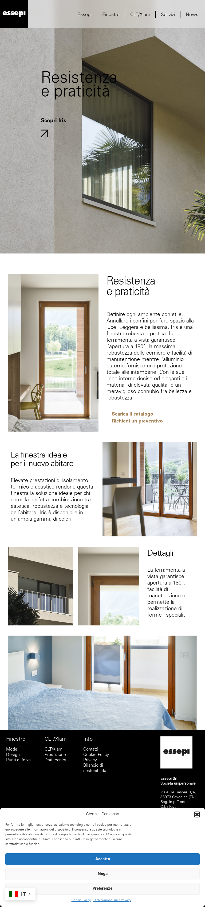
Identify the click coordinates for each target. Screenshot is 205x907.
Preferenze (102, 889)
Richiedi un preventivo (137, 421)
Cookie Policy (81, 900)
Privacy (90, 760)
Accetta (102, 859)
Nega (103, 874)
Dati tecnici (55, 760)
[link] (14, 14)
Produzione (55, 755)
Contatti (90, 749)
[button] (197, 814)
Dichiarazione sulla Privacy (112, 900)
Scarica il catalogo (132, 414)
